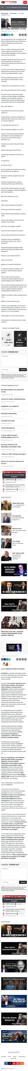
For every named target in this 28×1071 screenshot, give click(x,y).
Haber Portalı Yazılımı (9, 1068)
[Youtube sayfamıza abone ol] (14, 1063)
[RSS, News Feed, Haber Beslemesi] (22, 1063)
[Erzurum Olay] (9, 2)
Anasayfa (5, 13)
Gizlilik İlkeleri (22, 1056)
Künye (9, 1056)
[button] (20, 35)
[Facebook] (2, 35)
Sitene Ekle (13, 1058)
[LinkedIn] (7, 35)
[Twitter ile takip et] (10, 1063)
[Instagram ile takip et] (18, 1063)
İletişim (15, 1056)
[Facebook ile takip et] (6, 1063)
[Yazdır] (12, 35)
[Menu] (25, 2)
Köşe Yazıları (13, 13)
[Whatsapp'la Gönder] (9, 35)
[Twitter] (5, 35)
